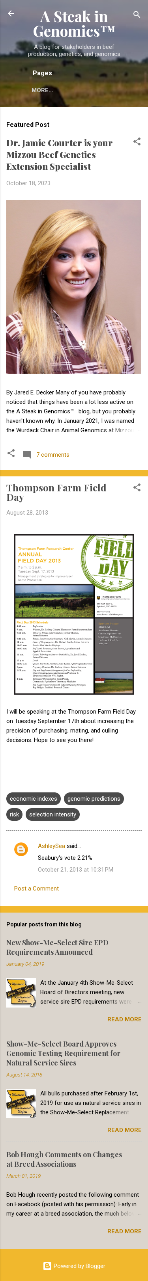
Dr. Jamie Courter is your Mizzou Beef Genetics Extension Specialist (59, 154)
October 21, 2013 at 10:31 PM (75, 869)
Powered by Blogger (78, 1266)
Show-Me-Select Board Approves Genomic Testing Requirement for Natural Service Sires (63, 1053)
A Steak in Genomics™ (74, 23)
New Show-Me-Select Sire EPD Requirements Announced (57, 947)
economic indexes (33, 798)
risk (14, 814)
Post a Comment (36, 888)
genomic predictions (93, 798)
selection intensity (52, 814)
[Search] (137, 16)
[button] (137, 143)
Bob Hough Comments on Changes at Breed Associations (64, 1159)
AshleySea (51, 846)
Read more (124, 1019)
